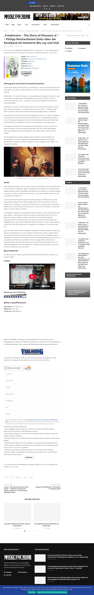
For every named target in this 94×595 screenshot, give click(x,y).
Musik (19, 24)
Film (26, 24)
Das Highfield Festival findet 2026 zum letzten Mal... (47, 525)
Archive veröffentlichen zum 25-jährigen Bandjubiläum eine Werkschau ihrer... (77, 292)
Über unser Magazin (35, 6)
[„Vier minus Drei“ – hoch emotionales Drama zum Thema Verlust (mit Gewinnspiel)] (70, 172)
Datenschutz (60, 6)
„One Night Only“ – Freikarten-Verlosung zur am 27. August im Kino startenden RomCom (84, 159)
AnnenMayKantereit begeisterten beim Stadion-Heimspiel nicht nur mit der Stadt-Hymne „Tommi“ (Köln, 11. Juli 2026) (67, 567)
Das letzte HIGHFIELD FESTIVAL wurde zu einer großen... (17, 525)
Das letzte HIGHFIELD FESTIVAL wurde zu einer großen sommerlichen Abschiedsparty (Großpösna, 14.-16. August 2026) (67, 556)
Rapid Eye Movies (31, 56)
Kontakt (45, 6)
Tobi (11, 46)
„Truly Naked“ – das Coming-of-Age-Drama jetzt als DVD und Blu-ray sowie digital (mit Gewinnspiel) (83, 108)
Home (7, 24)
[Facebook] (44, 9)
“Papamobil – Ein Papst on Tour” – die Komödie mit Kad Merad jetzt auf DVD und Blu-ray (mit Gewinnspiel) (83, 143)
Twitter (46, 464)
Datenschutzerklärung (16, 447)
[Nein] (91, 590)
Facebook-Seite (13, 467)
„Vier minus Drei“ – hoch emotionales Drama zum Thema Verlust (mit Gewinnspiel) (84, 172)
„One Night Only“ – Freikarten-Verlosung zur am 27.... (44, 3)
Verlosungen (54, 24)
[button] (38, 2)
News (13, 24)
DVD (6, 477)
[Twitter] (49, 9)
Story (31, 477)
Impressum (52, 6)
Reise (45, 24)
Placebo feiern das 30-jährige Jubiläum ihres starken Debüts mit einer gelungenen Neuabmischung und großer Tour (67, 578)
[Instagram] (46, 9)
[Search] (89, 25)
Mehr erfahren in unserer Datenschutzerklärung (52, 592)
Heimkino (18, 477)
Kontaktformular (42, 452)
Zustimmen (31, 592)
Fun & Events (36, 24)
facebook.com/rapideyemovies (37, 59)
